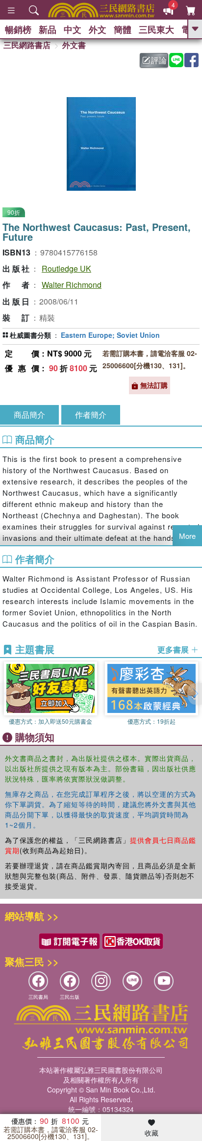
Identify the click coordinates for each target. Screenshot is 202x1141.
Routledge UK (66, 268)
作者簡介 (90, 414)
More (187, 536)
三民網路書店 (26, 45)
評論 (159, 60)
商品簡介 (29, 414)
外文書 (74, 45)
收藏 (151, 1133)
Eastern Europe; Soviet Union (110, 335)
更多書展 (174, 650)
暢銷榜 (18, 29)
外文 (97, 29)
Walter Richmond (71, 284)
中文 (72, 29)
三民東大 (156, 29)
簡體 (122, 29)
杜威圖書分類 (30, 335)
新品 (47, 29)
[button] (194, 694)
